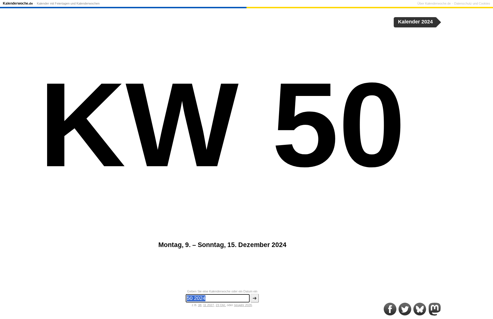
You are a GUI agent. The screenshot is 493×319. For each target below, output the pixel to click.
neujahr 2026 (243, 305)
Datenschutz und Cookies (472, 3)
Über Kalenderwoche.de (434, 3)
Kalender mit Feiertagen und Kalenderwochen (68, 3)
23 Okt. (221, 305)
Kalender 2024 (415, 22)
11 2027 (208, 305)
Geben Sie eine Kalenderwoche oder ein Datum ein (222, 291)
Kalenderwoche (18, 3)
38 (199, 305)
